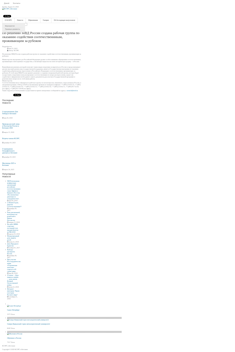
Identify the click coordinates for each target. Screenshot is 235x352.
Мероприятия (10, 26)
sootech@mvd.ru (72, 90)
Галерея (46, 20)
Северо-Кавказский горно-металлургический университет (28, 324)
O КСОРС (8, 20)
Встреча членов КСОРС (11, 138)
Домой (6, 3)
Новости (20, 20)
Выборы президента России (11, 252)
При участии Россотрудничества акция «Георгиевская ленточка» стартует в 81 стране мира (14, 265)
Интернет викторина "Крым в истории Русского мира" (13, 292)
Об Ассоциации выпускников (64, 20)
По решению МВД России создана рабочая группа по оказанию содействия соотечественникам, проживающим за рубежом (40, 37)
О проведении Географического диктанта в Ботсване (9, 151)
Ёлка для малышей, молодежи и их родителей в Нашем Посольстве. (13, 216)
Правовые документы (12, 29)
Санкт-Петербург (13, 310)
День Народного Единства (12, 245)
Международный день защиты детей (13, 238)
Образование (33, 20)
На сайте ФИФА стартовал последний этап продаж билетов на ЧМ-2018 (12, 228)
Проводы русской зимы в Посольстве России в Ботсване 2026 (10, 126)
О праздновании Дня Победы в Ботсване (10, 113)
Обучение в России (14, 338)
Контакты (16, 3)
